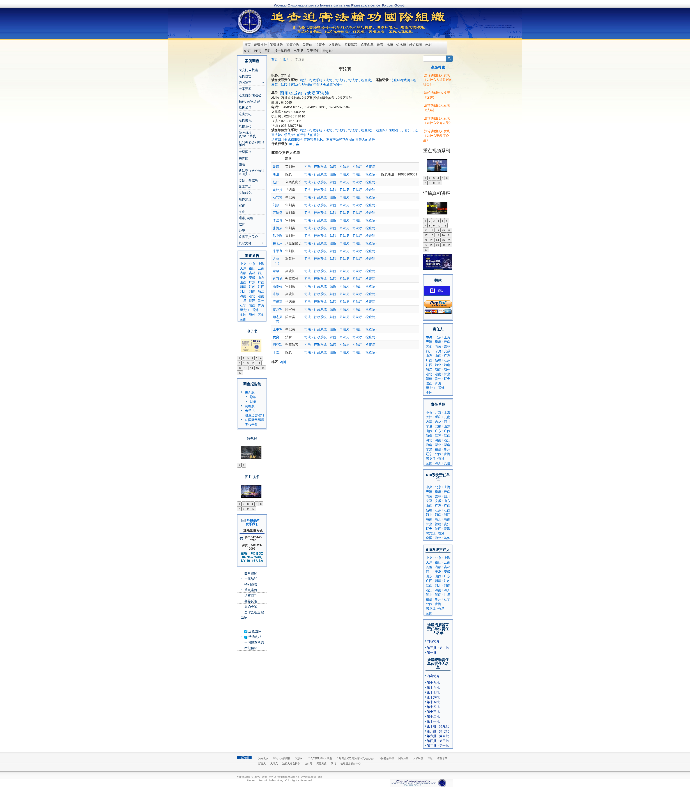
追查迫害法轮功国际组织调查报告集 (254, 419)
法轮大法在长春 (291, 763)
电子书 (298, 50)
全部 (243, 318)
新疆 (243, 286)
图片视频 (250, 573)
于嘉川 (277, 352)
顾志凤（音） (277, 319)
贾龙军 (277, 309)
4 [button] (252, 358)
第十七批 (433, 692)
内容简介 (433, 641)
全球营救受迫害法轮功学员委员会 (355, 758)
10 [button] (253, 363)
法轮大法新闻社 (281, 758)
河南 (252, 291)
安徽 (252, 277)
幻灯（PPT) (252, 50)
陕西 (252, 305)
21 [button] (449, 235)
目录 (253, 401)
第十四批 (433, 706)
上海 (261, 263)
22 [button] (426, 240)
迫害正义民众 (248, 236)
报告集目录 (282, 50)
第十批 (431, 726)
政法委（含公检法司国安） (251, 172)
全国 (243, 314)
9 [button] (248, 363)
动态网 (308, 763)
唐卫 (276, 174)
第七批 (444, 730)
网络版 (250, 405)
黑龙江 (245, 309)
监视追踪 (350, 44)
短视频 (401, 44)
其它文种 (245, 243)
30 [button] (443, 245)
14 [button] (251, 368)
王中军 (277, 329)
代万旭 (277, 278)
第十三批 (433, 711)
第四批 (431, 740)
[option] (252, 343)
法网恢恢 (263, 758)
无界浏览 (321, 763)
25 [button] (443, 240)
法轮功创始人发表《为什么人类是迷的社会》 (437, 79)
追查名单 (367, 44)
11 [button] (258, 363)
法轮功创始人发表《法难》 (436, 107)
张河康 (277, 227)
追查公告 (292, 44)
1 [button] (239, 358)
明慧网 (298, 758)
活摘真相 (254, 636)
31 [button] (449, 245)
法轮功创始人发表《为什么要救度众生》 (436, 135)
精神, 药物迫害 (249, 101)
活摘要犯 (245, 120)
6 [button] (261, 358)
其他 (261, 314)
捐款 (440, 290)
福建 (252, 300)
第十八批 (433, 687)
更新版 (250, 392)
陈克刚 (277, 235)
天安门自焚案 (248, 69)
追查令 (320, 44)
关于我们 (313, 50)
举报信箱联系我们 (252, 522)
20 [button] (443, 235)
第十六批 (433, 697)
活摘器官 (245, 76)
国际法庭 (403, 758)
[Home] (250, 21)
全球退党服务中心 (351, 763)
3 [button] (248, 358)
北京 (252, 263)
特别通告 (250, 584)
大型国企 (245, 151)
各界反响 (250, 600)
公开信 (307, 44)
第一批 (431, 652)
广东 (252, 282)
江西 (261, 286)
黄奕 (276, 336)
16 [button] (263, 368)
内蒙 (243, 272)
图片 (267, 50)
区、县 (294, 143)
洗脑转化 (245, 192)
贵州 (261, 300)
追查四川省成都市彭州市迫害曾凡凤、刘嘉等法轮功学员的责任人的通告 (323, 139)
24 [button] (437, 240)
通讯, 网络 (246, 217)
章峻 (276, 270)
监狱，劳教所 (248, 180)
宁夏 (243, 277)
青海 (261, 305)
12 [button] (240, 368)
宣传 (242, 205)
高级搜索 (438, 67)
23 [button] (431, 240)
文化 (242, 211)
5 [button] (256, 358)
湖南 (261, 295)
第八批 (431, 730)
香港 (255, 309)
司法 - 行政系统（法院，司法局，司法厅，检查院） (337, 79)
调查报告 (260, 44)
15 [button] (257, 368)
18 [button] (431, 235)
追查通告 (276, 44)
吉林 (252, 272)
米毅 (276, 293)
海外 (252, 314)
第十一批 (433, 721)
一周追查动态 (254, 642)
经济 (242, 230)
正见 (430, 758)
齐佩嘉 (277, 301)
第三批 (431, 647)
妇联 (242, 164)
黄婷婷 (277, 189)
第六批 (431, 735)
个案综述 (250, 578)
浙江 (261, 291)
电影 (428, 44)
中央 (243, 263)
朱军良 (277, 250)
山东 (261, 277)
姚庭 (276, 166)
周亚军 (277, 344)
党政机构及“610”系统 (247, 134)
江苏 (252, 286)
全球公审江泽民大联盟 (319, 758)
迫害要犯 (245, 113)
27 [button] (426, 245)
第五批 (444, 735)
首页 (247, 44)
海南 (243, 295)
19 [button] (437, 235)
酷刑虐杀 (245, 107)
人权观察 (418, 758)
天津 (243, 268)
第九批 (444, 726)
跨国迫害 (245, 82)
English (328, 50)
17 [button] (240, 372)
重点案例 (250, 589)
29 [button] (437, 245)
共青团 (243, 158)
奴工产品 (245, 186)
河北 (243, 291)
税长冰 (277, 243)
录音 (380, 44)
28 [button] (431, 245)
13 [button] (245, 368)
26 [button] (449, 240)
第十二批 (433, 716)
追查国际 (254, 631)
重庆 (252, 268)
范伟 (276, 181)
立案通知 (334, 44)
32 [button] (426, 249)
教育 (242, 224)
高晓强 (277, 286)
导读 (253, 396)
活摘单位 (245, 126)
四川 (261, 272)
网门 (333, 763)
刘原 (276, 204)
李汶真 (277, 220)
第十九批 (433, 682)
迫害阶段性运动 (250, 94)
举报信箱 (250, 647)
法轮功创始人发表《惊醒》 (436, 94)
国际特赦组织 (386, 758)
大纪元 (274, 763)
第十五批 (433, 701)
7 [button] (239, 363)
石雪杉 (277, 197)
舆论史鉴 (250, 606)
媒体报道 (245, 198)
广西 (261, 282)
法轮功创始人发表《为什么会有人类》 (437, 120)
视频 (390, 44)
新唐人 (262, 763)
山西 (243, 282)
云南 (261, 268)
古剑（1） (277, 260)
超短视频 (415, 44)
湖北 (252, 295)
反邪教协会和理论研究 (251, 144)
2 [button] (243, 358)
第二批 (444, 647)
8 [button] (243, 363)
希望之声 (442, 758)
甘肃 (243, 300)
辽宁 (243, 305)
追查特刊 (250, 595)
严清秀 (277, 212)
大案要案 (245, 88)
